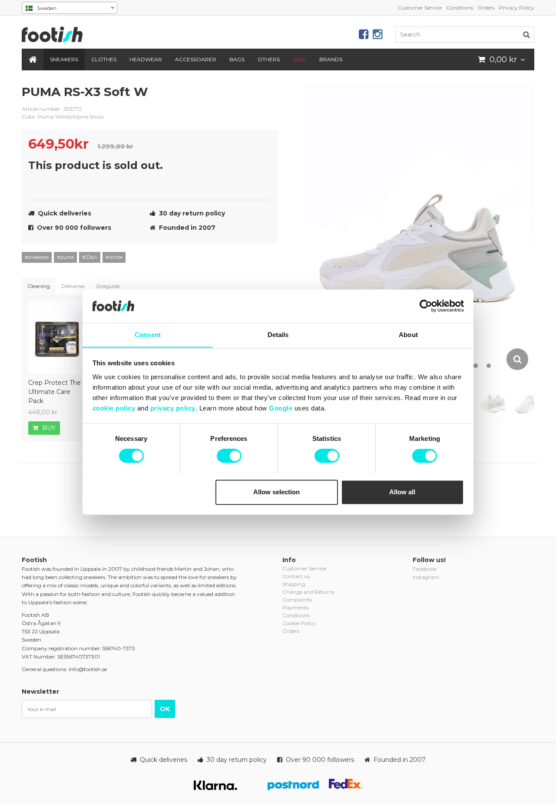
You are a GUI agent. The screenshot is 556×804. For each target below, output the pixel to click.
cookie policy (114, 408)
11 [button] (475, 366)
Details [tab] (278, 334)
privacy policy (172, 408)
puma (265, 99)
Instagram (426, 577)
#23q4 (89, 257)
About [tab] (408, 334)
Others (269, 59)
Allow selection (276, 492)
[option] (419, 227)
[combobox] (69, 8)
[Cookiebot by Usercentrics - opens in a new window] (426, 305)
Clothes (103, 59)
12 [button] (488, 366)
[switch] (229, 456)
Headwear (145, 59)
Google (280, 408)
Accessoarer (195, 59)
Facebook (425, 569)
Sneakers (64, 59)
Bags (237, 59)
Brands (330, 59)
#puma (65, 257)
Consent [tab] (148, 334)
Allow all (402, 492)
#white (114, 257)
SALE (299, 59)
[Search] (526, 34)
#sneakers (37, 257)
